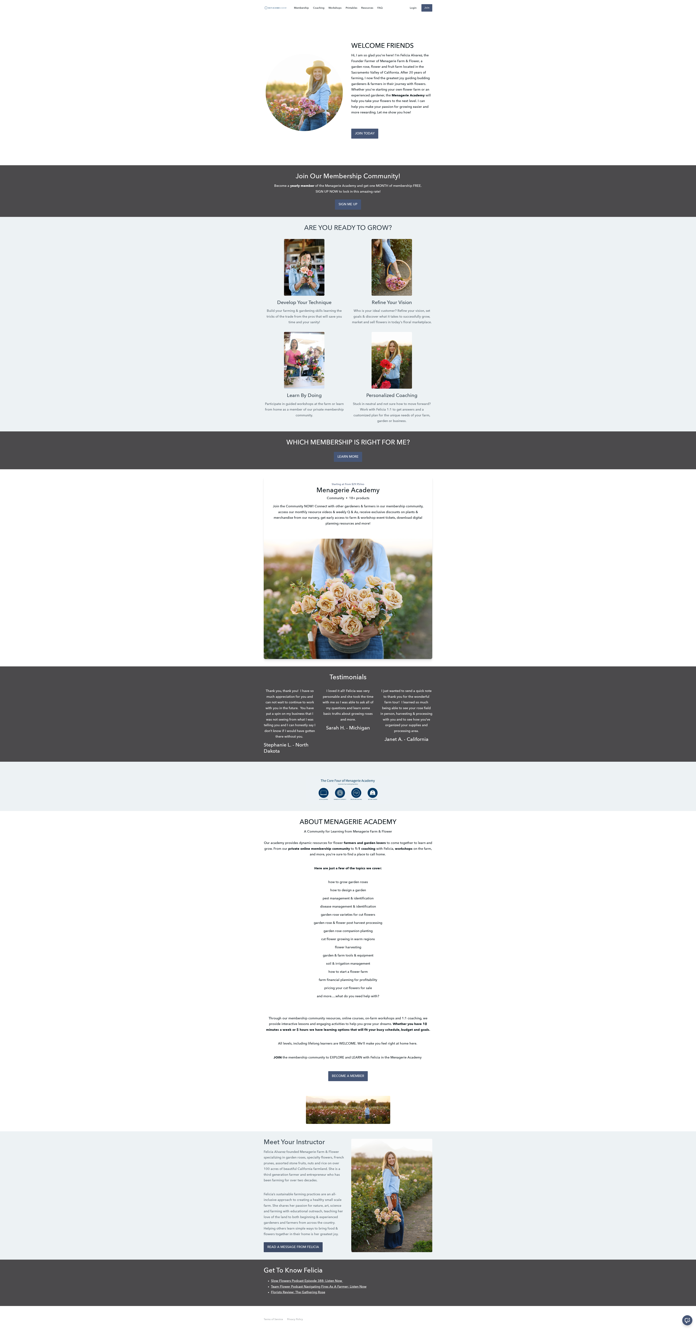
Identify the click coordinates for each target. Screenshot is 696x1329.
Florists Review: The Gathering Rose (298, 1292)
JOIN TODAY (365, 133)
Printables (351, 8)
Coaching (318, 8)
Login (413, 8)
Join (426, 8)
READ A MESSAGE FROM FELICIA (293, 1247)
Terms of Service (273, 1319)
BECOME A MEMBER (348, 1076)
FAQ (380, 8)
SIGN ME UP (348, 204)
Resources (367, 8)
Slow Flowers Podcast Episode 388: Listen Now (307, 1281)
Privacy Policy (295, 1319)
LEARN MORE (348, 456)
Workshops (334, 8)
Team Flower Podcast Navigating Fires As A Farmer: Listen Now (318, 1286)
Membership (301, 8)
